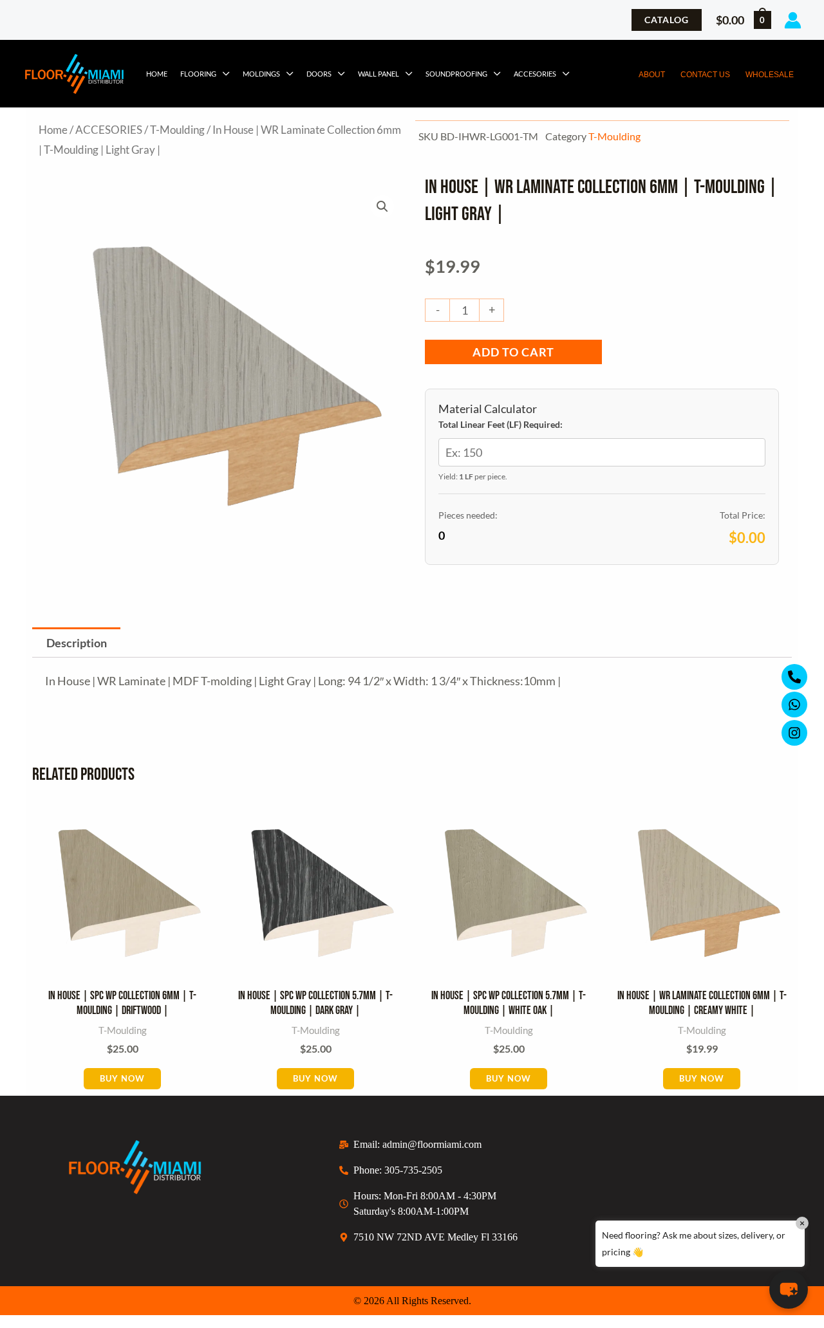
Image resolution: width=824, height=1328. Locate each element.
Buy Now (122, 1078)
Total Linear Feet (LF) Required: (500, 424)
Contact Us (705, 74)
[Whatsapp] (794, 704)
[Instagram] (794, 733)
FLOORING (198, 73)
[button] (667, 20)
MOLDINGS (261, 73)
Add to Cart (513, 352)
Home (156, 73)
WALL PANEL (378, 73)
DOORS (319, 73)
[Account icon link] (792, 20)
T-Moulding (177, 130)
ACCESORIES (535, 73)
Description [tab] (76, 643)
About (652, 74)
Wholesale (769, 74)
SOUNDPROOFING (456, 73)
